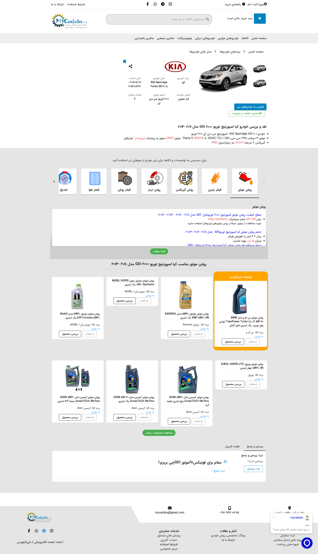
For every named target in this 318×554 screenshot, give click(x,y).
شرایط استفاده (76, 4)
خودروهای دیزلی (205, 38)
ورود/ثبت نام (256, 4)
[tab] (244, 181)
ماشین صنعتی (165, 38)
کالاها (245, 38)
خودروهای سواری (228, 38)
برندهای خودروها (230, 51)
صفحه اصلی (258, 38)
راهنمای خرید (233, 4)
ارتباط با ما (57, 4)
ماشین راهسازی (144, 38)
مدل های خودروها (200, 51)
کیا (183, 82)
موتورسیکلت (184, 38)
